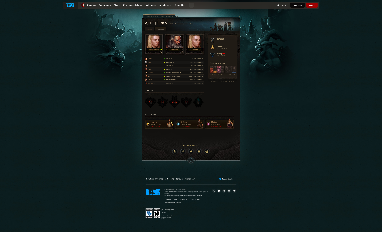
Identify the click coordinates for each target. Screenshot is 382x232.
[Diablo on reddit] (207, 151)
